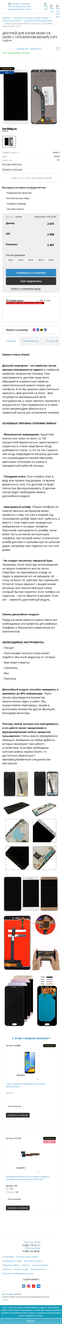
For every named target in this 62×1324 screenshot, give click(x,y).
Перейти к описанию (12, 169)
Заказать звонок (32, 1242)
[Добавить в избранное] (58, 48)
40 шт (41, 260)
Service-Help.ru (9, 1294)
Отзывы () (22, 48)
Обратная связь (32, 1248)
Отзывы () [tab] (52, 341)
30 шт (31, 260)
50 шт (51, 260)
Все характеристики (12, 164)
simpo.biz (5, 1300)
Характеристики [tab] (31, 341)
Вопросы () (35, 48)
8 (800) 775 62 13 (31, 1245)
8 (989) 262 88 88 (31, 1251)
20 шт (20, 260)
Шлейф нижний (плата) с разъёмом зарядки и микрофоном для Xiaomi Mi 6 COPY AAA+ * (28, 1178)
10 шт (10, 260)
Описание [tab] (10, 341)
